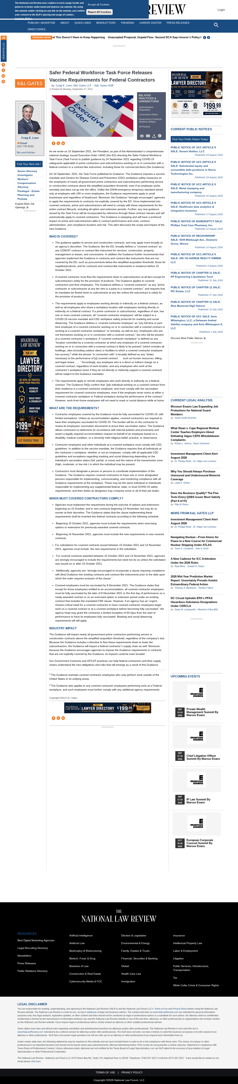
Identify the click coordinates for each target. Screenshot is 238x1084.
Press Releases (26, 963)
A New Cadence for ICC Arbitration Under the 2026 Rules (193, 560)
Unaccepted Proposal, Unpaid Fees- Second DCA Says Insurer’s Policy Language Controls (119, 37)
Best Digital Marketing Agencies (35, 940)
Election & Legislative (133, 935)
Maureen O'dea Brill (208, 609)
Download (155, 136)
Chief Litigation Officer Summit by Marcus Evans (203, 757)
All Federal (144, 126)
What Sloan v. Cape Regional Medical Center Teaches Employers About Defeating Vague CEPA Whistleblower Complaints (195, 434)
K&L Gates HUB (103, 85)
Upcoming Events (185, 676)
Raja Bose (180, 566)
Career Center (150, 22)
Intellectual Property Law (187, 943)
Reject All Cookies (99, 11)
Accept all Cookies (98, 4)
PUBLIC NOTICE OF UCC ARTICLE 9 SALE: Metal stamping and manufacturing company (193, 188)
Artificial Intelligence (81, 935)
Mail (149, 136)
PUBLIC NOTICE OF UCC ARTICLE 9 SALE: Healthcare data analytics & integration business (193, 206)
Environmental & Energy (135, 943)
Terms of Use (161, 1009)
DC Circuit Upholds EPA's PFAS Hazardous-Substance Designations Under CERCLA (194, 601)
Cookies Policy (23, 18)
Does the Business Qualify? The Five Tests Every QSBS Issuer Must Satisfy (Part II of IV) (195, 496)
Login (221, 9)
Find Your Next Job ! (29, 164)
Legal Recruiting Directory (32, 947)
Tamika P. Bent (205, 588)
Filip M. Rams (181, 504)
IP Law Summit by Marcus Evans (198, 801)
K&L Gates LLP (82, 85)
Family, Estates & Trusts (135, 950)
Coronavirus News (148, 114)
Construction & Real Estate (85, 973)
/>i (160, 136)
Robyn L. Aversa (183, 443)
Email (23, 143)
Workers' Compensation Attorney (26, 183)
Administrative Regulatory (146, 108)
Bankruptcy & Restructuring (85, 950)
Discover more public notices (187, 338)
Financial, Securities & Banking (139, 958)
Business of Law (79, 966)
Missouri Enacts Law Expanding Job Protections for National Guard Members (194, 410)
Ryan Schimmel (201, 443)
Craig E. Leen (30, 137)
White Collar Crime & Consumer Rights (196, 985)
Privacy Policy (180, 1009)
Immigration (128, 981)
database (92, 1012)
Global (125, 966)
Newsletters (105, 22)
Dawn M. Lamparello (185, 609)
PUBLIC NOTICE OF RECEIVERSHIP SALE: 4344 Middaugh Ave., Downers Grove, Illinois (194, 239)
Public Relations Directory (32, 970)
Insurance (179, 935)
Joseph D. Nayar (195, 566)
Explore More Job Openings (24, 205)
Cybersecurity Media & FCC (85, 981)
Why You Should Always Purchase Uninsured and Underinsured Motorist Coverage (195, 475)
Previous (204, 37)
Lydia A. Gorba (182, 483)
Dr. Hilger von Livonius (204, 461)
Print (143, 136)
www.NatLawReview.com (165, 1012)
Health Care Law (131, 973)
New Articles (3, 51)
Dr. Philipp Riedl (183, 461)
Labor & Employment (185, 950)
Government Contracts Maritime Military (150, 120)
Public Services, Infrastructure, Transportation (191, 968)
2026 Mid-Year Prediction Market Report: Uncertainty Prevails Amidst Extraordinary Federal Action (194, 580)
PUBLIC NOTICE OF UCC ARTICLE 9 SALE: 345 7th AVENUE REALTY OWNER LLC (196, 258)
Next (209, 37)
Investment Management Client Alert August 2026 (194, 455)
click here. (36, 1061)
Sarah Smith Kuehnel (185, 418)
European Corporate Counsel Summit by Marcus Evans (199, 843)
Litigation (178, 958)
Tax (175, 977)
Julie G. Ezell (201, 548)
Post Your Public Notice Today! (190, 139)
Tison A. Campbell (184, 548)
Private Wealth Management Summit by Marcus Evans (202, 712)
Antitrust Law (77, 943)
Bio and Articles (26, 152)
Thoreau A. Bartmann (185, 588)
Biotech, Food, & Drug (82, 958)
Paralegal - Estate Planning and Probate (28, 195)
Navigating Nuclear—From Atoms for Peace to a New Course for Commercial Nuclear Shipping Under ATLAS (196, 540)
